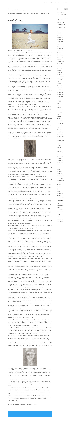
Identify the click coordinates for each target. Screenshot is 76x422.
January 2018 (59, 118)
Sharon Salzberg (13, 9)
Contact (66, 2)
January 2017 (59, 133)
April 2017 (59, 129)
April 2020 (59, 105)
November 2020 (60, 94)
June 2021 (59, 83)
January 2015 (59, 173)
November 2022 (60, 57)
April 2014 (59, 189)
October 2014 (60, 178)
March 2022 (59, 68)
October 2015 (60, 158)
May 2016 (59, 147)
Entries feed (59, 217)
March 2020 (59, 107)
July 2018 (59, 114)
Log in (58, 216)
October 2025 (60, 41)
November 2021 (60, 76)
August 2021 (59, 79)
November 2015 (60, 156)
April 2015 (59, 167)
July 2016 (59, 144)
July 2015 (59, 164)
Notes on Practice (24, 22)
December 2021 (60, 74)
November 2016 (60, 136)
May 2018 (59, 116)
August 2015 (59, 162)
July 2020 (59, 100)
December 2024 (60, 46)
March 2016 (59, 151)
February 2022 (60, 70)
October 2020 (60, 96)
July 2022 (59, 65)
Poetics (58, 207)
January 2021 (59, 90)
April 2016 (59, 149)
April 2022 (59, 66)
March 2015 (59, 169)
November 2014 (60, 177)
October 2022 (60, 59)
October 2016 (60, 138)
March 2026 (59, 35)
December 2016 (60, 134)
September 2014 (60, 180)
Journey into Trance (14, 20)
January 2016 (59, 153)
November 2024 (60, 48)
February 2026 (60, 37)
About (59, 2)
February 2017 (60, 131)
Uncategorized (60, 209)
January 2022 (59, 72)
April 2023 (59, 54)
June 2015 (59, 165)
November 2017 (60, 120)
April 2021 (59, 85)
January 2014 (59, 195)
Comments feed (60, 219)
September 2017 (60, 123)
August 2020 (59, 98)
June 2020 (59, 101)
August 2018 (59, 112)
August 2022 (59, 63)
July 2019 (59, 110)
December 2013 (60, 197)
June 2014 (59, 186)
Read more (30, 414)
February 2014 (60, 193)
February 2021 (60, 88)
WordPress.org (60, 221)
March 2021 (59, 87)
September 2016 (60, 140)
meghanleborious (12, 10)
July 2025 (59, 43)
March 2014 (59, 191)
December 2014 (60, 175)
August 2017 (59, 125)
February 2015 (60, 171)
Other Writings (60, 203)
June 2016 (59, 145)
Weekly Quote (24, 10)
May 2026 (59, 33)
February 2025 (60, 44)
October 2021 (60, 77)
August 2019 (59, 109)
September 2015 (60, 160)
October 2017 (60, 121)
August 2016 (59, 142)
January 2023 (59, 56)
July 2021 (59, 81)
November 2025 (60, 39)
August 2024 (59, 50)
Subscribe (53, 2)
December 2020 (60, 92)
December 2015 (60, 155)
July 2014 (59, 184)
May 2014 (59, 188)
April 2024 (59, 52)
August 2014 (59, 182)
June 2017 (59, 127)
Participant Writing (60, 205)
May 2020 (59, 103)
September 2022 (60, 61)
